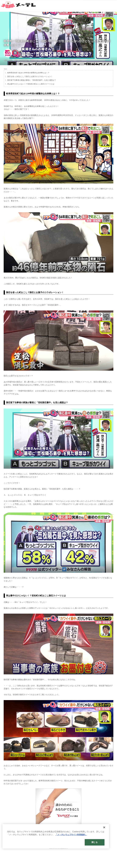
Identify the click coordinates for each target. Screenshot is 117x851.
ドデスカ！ (18, 54)
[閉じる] (104, 827)
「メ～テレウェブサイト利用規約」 (71, 834)
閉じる (95, 842)
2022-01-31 (18, 52)
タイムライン (30, 54)
